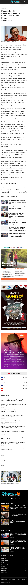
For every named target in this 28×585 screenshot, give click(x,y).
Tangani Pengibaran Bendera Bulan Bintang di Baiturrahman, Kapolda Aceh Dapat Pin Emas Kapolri (17, 235)
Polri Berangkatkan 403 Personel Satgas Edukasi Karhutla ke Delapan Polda (17, 202)
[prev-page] (2, 240)
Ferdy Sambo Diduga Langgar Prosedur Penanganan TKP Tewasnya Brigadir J (7, 191)
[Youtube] (18, 498)
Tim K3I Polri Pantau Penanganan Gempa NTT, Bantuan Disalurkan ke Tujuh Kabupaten (12, 432)
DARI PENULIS (14, 196)
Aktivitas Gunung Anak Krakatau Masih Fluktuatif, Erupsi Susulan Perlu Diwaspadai (13, 448)
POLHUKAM (3, 8)
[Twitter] (5, 23)
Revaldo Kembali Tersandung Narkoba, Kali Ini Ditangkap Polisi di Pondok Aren (12, 438)
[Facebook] (2, 23)
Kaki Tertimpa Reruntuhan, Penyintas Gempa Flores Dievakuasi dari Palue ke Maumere (12, 416)
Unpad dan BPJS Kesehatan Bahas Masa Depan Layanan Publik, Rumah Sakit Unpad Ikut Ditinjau (13, 427)
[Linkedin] (11, 23)
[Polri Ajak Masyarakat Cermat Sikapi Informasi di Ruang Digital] (4, 208)
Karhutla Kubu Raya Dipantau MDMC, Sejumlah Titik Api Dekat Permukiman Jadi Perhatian (12, 421)
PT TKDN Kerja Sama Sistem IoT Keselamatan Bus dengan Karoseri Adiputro (20, 191)
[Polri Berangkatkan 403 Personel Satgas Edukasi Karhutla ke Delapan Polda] (4, 202)
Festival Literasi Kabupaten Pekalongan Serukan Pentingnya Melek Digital (13, 405)
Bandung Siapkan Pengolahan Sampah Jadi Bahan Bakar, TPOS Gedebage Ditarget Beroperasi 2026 (13, 443)
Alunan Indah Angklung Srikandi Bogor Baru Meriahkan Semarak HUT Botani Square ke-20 (12, 410)
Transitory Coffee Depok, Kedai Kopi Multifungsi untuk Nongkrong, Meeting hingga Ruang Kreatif (18, 514)
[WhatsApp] (8, 23)
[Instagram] (12, 498)
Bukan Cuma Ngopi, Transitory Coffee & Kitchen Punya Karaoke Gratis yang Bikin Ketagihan (18, 507)
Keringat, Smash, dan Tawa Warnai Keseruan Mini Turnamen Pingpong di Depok (18, 521)
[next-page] (4, 240)
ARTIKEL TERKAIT (5, 196)
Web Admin (5, 20)
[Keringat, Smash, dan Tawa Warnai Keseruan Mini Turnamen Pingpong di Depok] (5, 522)
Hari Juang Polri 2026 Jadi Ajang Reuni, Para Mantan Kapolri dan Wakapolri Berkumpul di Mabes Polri (17, 229)
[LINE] (17, 23)
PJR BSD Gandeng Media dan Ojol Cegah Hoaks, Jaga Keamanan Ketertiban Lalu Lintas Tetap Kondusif (12, 400)
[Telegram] (14, 23)
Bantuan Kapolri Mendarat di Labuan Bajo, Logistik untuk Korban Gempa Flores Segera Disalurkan (17, 222)
